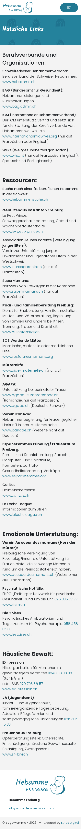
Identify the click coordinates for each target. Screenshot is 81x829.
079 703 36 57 (31, 683)
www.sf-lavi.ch (15, 754)
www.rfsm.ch (13, 604)
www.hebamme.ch (18, 81)
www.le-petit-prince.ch (22, 231)
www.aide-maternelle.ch (24, 370)
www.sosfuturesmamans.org (27, 356)
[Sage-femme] (17, 7)
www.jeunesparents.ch (22, 266)
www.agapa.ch (15, 405)
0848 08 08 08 (60, 673)
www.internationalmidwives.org (29, 136)
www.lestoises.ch (16, 634)
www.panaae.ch (16, 430)
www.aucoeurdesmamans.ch (28, 574)
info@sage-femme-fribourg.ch (31, 808)
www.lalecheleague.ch (22, 514)
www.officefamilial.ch (21, 331)
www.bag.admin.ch (19, 106)
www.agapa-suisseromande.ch (30, 394)
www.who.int (13, 155)
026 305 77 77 (66, 599)
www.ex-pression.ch (19, 689)
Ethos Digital (70, 822)
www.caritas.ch (15, 495)
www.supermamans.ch (22, 291)
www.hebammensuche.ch (25, 199)
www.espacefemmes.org (24, 476)
